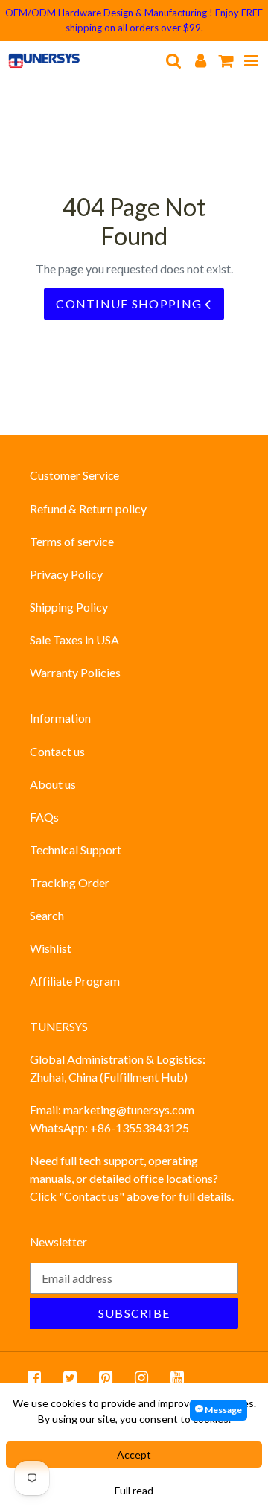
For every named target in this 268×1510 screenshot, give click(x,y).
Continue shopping (130, 303)
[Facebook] (34, 1377)
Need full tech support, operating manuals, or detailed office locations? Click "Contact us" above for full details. (132, 1178)
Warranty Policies (75, 672)
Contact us (57, 751)
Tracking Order (69, 882)
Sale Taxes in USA (74, 639)
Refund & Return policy (88, 508)
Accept (134, 1454)
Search (47, 915)
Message (222, 1409)
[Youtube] (177, 1377)
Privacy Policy (66, 574)
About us (53, 784)
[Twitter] (70, 1377)
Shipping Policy (69, 607)
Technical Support (75, 850)
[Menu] (251, 60)
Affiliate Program (75, 981)
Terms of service (72, 541)
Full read (134, 1490)
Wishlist (50, 948)
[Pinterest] (105, 1377)
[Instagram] (141, 1377)
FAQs (44, 817)
